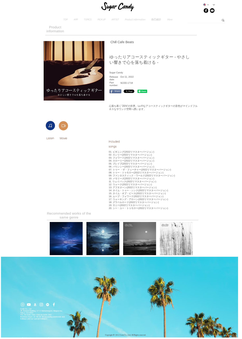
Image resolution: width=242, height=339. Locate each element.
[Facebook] (206, 10)
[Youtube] (212, 10)
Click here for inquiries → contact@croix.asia (39, 338)
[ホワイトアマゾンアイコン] (35, 304)
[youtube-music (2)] (22, 304)
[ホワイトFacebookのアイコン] (54, 304)
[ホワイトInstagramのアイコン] (41, 304)
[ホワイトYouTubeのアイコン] (29, 304)
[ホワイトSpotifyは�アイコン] (47, 304)
